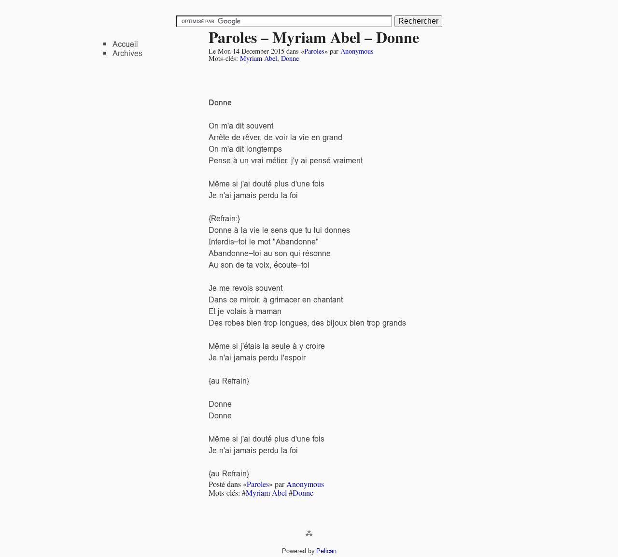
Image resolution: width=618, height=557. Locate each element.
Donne (290, 58)
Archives (127, 53)
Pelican (326, 551)
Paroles (314, 51)
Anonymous (357, 51)
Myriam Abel (258, 58)
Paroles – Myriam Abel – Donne (314, 37)
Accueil (125, 44)
